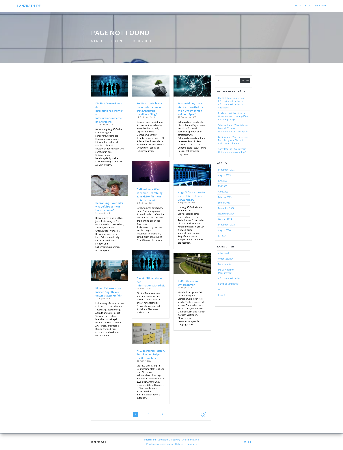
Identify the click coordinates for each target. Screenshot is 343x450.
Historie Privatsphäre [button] (186, 443)
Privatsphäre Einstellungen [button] (160, 443)
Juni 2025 (222, 180)
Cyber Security (225, 258)
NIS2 (220, 289)
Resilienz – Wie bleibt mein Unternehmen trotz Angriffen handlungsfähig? (149, 109)
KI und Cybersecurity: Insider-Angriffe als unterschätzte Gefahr (108, 291)
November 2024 (226, 213)
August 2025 (224, 175)
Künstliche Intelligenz (229, 283)
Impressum (150, 439)
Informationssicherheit (229, 278)
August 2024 (224, 230)
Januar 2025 (224, 202)
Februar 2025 (225, 197)
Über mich (320, 5)
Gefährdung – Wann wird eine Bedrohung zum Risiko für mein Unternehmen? (150, 194)
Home (298, 5)
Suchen (245, 80)
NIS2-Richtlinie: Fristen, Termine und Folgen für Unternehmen (151, 354)
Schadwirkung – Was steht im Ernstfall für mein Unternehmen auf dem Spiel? (190, 109)
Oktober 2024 (225, 219)
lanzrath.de (29, 6)
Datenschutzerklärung (169, 439)
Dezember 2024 (226, 208)
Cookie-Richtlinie (190, 439)
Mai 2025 (222, 186)
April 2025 (223, 191)
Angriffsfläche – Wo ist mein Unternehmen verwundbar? (191, 196)
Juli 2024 (222, 235)
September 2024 (226, 224)
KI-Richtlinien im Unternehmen (188, 282)
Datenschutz (224, 264)
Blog (308, 5)
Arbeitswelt (224, 253)
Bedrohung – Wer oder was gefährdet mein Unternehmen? (109, 206)
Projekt (221, 294)
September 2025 (226, 169)
